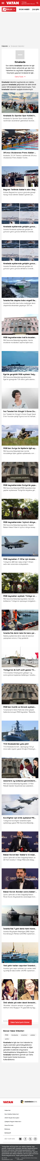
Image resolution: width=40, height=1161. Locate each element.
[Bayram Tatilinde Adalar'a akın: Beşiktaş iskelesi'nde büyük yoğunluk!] (20, 176)
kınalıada (15, 1035)
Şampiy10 (8, 1133)
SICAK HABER (24, 9)
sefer (7, 1039)
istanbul (24, 1035)
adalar (32, 1035)
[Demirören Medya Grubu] (29, 1102)
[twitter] (30, 1139)
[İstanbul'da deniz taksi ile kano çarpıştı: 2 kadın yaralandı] (20, 620)
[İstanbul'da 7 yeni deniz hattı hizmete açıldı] (20, 915)
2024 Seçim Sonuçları (12, 1118)
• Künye (17, 1158)
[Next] (20, 1139)
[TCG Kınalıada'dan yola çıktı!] (20, 731)
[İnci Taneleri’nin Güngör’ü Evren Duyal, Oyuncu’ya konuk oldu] (20, 398)
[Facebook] (25, 1139)
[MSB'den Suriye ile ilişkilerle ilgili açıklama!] (20, 435)
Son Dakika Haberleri (12, 1114)
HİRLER (8, 9)
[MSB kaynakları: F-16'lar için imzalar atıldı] (20, 546)
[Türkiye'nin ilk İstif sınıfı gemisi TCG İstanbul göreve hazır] (20, 657)
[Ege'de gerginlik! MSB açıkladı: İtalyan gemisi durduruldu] (20, 361)
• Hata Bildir (19, 1159)
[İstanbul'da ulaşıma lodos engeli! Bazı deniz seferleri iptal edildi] (20, 287)
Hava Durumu (9, 1125)
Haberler (5, 46)
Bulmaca (7, 1129)
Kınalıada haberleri (17, 46)
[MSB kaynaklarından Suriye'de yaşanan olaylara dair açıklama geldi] (20, 472)
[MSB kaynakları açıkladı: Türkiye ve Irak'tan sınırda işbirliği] (20, 583)
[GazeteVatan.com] (8, 1102)
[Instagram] (35, 1139)
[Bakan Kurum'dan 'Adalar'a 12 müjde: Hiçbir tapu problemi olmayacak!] (20, 841)
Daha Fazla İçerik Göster (20, 1022)
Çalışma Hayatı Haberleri (13, 1121)
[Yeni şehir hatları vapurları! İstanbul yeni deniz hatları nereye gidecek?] (20, 952)
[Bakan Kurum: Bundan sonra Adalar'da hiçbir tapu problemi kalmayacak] (20, 878)
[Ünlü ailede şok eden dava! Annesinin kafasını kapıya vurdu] (20, 989)
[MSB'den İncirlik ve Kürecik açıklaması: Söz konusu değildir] (20, 694)
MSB (6, 1035)
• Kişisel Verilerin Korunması (29, 1158)
